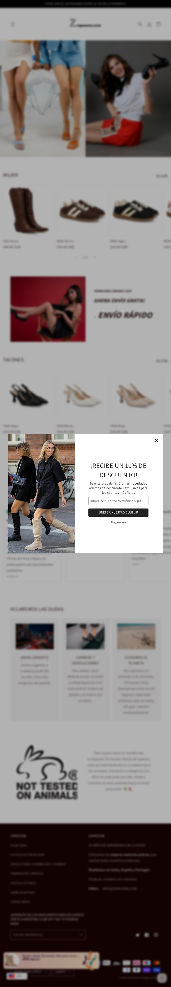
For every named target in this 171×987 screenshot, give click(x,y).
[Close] (156, 440)
